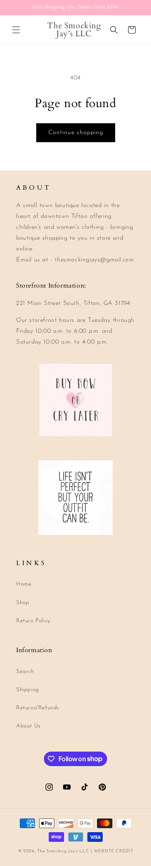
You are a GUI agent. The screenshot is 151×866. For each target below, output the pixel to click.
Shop (22, 603)
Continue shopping (75, 133)
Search (25, 672)
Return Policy (33, 621)
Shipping (27, 690)
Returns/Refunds (37, 708)
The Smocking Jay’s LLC (63, 851)
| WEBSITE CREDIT (112, 851)
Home (23, 584)
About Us (28, 726)
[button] (16, 30)
